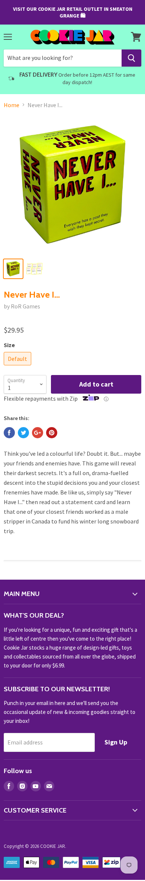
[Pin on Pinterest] (51, 432)
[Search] (131, 58)
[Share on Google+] (37, 432)
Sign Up (115, 742)
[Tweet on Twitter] (23, 432)
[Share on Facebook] (9, 432)
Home (11, 105)
